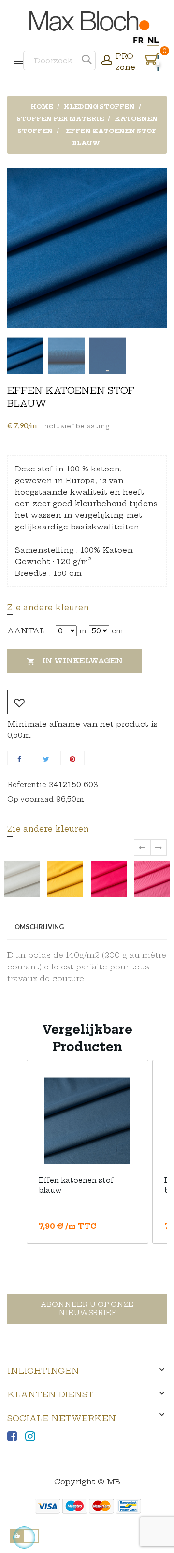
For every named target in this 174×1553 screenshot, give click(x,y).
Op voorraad (30, 799)
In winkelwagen (75, 661)
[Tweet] (46, 758)
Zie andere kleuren (48, 607)
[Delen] (19, 758)
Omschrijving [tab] (39, 927)
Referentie (26, 784)
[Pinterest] (72, 758)
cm (117, 631)
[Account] (107, 60)
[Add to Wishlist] (19, 702)
